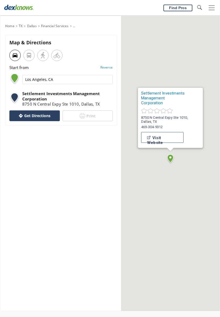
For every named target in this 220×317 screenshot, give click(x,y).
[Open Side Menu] (212, 7)
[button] (170, 158)
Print (91, 115)
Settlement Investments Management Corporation (163, 98)
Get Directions (37, 115)
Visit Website (155, 139)
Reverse (106, 67)
